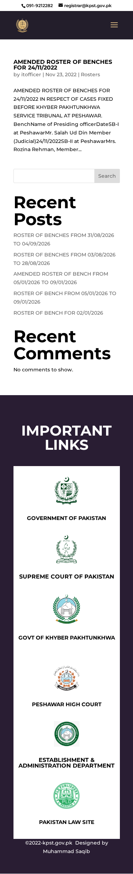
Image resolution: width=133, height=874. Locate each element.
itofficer (31, 74)
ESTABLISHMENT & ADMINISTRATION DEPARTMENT (66, 763)
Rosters (90, 74)
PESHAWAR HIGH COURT (66, 704)
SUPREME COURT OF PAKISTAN (66, 576)
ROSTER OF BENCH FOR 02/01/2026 (58, 313)
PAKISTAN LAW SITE (66, 822)
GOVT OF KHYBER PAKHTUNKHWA (66, 637)
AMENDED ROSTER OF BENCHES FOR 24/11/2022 (62, 65)
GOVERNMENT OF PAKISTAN (66, 518)
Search (107, 176)
